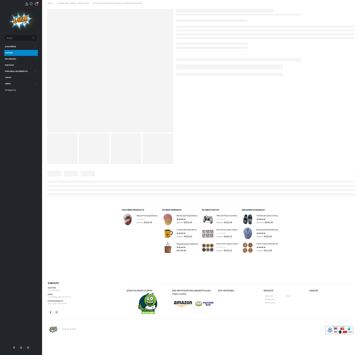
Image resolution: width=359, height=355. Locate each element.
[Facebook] (14, 348)
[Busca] (33, 38)
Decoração (10, 59)
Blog (288, 296)
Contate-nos (270, 299)
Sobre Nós (269, 296)
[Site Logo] (21, 20)
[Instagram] (28, 348)
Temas (8, 83)
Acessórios (10, 46)
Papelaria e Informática (16, 71)
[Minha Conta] (26, 4)
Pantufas (9, 65)
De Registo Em (10, 90)
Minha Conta (270, 303)
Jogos (8, 77)
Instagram (56, 312)
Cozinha (9, 53)
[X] (21, 348)
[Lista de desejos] (31, 4)
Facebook (50, 312)
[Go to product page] (128, 219)
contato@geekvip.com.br (59, 297)
